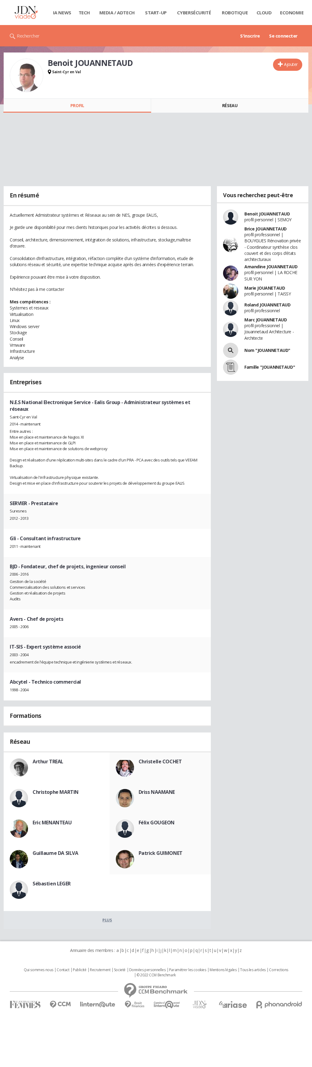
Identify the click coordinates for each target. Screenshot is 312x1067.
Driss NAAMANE (157, 792)
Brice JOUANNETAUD (265, 229)
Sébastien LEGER (52, 883)
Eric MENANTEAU (52, 822)
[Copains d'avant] (167, 1004)
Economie (292, 12)
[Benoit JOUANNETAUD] (26, 75)
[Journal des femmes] (25, 1004)
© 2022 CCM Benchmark (156, 975)
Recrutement (100, 970)
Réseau (229, 105)
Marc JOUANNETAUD (265, 320)
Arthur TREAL (48, 761)
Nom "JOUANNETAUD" (267, 350)
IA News (62, 12)
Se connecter (283, 36)
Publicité (79, 970)
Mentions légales (223, 970)
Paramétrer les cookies (187, 970)
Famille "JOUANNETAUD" (269, 367)
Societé (120, 970)
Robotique (235, 12)
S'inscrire (250, 36)
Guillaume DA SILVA (55, 853)
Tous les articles (253, 970)
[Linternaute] (97, 1004)
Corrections (278, 970)
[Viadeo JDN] (200, 1004)
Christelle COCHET (160, 761)
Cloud (264, 12)
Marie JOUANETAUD (264, 288)
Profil (77, 105)
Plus (107, 920)
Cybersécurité (194, 12)
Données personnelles (147, 970)
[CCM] (60, 1004)
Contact (63, 970)
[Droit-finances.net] (134, 1004)
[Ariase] (233, 1004)
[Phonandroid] (279, 1004)
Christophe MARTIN (56, 792)
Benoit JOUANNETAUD (267, 214)
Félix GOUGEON (157, 822)
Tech (84, 12)
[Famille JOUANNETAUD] (230, 367)
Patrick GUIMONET (161, 853)
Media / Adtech (117, 12)
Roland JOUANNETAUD (267, 305)
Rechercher (28, 36)
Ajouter (291, 64)
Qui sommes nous (38, 970)
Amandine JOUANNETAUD (271, 266)
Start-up (156, 12)
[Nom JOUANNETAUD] (230, 350)
